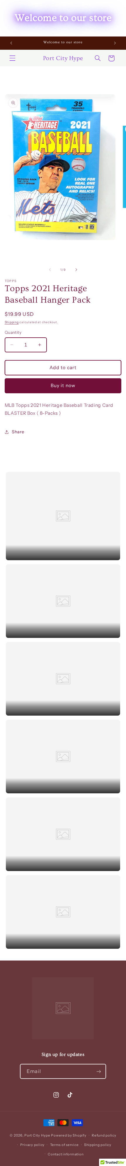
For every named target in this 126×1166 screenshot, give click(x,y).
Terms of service (64, 1145)
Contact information (66, 1154)
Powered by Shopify (68, 1135)
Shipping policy (97, 1145)
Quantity (13, 332)
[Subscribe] (98, 1071)
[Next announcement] (114, 43)
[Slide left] (49, 269)
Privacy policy (32, 1145)
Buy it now (63, 385)
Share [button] (18, 431)
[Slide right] (76, 269)
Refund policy (104, 1135)
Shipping (12, 322)
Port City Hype (37, 1135)
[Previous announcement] (11, 43)
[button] (12, 58)
